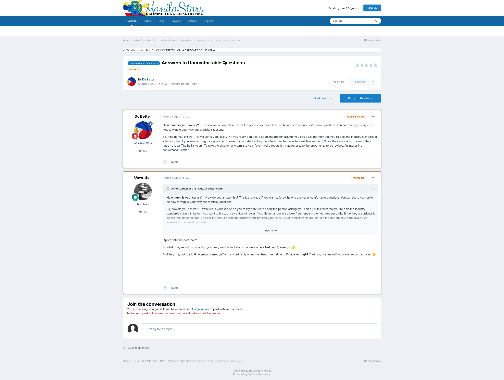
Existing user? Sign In (343, 8)
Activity (192, 20)
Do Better (143, 116)
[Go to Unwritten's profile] (143, 191)
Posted (177, 116)
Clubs (147, 20)
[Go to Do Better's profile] (131, 81)
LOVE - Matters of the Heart (179, 83)
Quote (175, 161)
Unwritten (143, 178)
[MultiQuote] (165, 162)
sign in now (202, 309)
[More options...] (374, 116)
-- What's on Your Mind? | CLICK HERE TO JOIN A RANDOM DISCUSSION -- (169, 50)
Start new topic (324, 98)
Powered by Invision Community (252, 374)
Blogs (161, 20)
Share (340, 81)
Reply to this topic (360, 98)
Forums (132, 20)
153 (144, 211)
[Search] (376, 21)
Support (209, 20)
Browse (176, 20)
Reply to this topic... (161, 329)
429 (144, 150)
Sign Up (372, 7)
